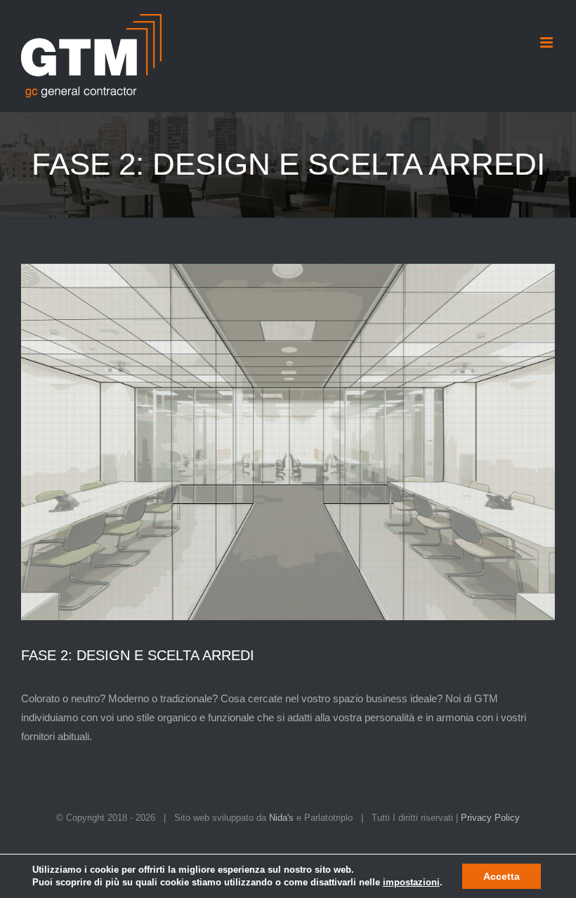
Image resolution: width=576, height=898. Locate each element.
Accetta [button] (501, 876)
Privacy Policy (490, 817)
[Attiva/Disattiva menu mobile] (547, 42)
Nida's (281, 817)
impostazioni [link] (411, 882)
